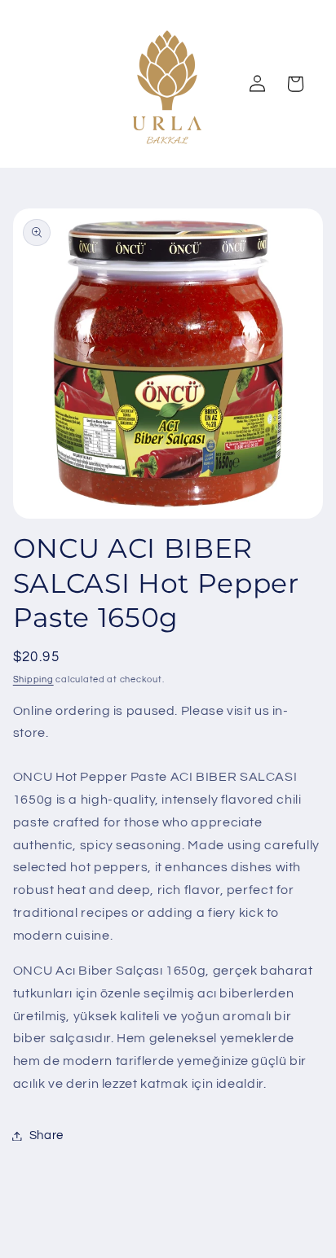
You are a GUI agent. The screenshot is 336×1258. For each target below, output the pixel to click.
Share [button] (46, 1135)
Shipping (33, 679)
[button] (295, 84)
